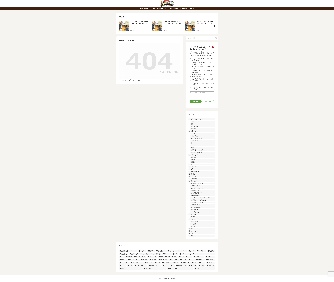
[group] (134, 26)
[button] (214, 26)
